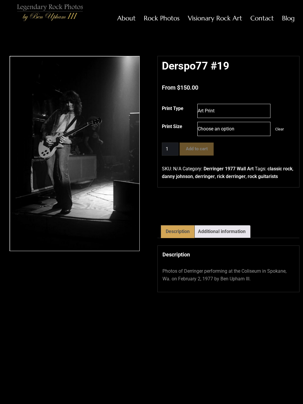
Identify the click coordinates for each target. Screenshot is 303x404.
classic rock (279, 169)
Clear (279, 129)
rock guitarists (263, 176)
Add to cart (197, 148)
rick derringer (231, 176)
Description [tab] (178, 231)
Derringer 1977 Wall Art (229, 169)
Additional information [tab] (222, 231)
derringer (205, 176)
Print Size (172, 126)
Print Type (172, 108)
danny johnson (177, 176)
